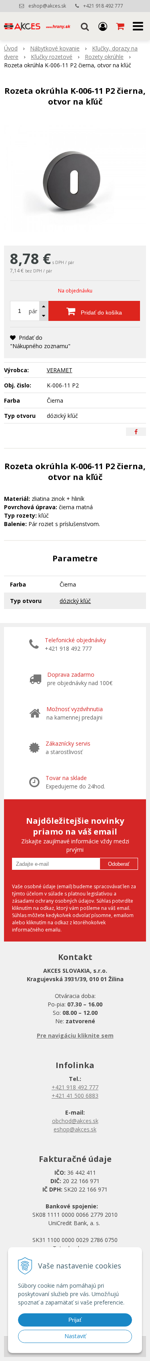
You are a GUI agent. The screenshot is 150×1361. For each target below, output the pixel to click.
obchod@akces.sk (75, 1121)
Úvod (11, 48)
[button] (85, 26)
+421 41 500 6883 (75, 1095)
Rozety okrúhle (104, 56)
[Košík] (121, 26)
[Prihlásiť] (102, 26)
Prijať (75, 1320)
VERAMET (59, 370)
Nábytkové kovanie (55, 48)
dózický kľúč (75, 601)
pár (33, 311)
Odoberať (119, 864)
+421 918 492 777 (103, 5)
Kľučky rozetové (51, 56)
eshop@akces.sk (47, 5)
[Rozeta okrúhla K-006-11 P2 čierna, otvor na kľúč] (75, 178)
